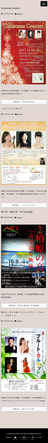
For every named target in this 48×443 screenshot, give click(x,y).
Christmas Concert (10, 8)
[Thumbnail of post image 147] (24, 258)
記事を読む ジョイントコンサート (24, 205)
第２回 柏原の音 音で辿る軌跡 (17, 212)
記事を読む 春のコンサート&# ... (24, 409)
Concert (19, 14)
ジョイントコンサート (11, 108)
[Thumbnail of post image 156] (24, 54)
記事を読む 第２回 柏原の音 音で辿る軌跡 (24, 305)
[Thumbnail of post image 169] (24, 155)
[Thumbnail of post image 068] (24, 361)
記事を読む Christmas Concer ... (24, 102)
